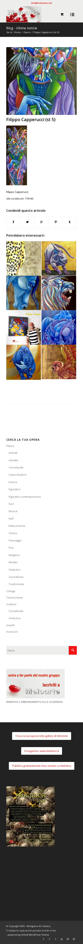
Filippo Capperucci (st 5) (30, 119)
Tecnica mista (14, 597)
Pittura (10, 446)
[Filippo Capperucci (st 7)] (59, 293)
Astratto (13, 460)
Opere (27, 32)
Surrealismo (16, 577)
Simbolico (14, 569)
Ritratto (13, 562)
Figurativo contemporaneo (25, 496)
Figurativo (15, 489)
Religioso (14, 555)
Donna (13, 482)
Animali (13, 453)
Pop (11, 547)
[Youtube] (62, 939)
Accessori (12, 631)
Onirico (13, 533)
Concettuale (16, 467)
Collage (10, 591)
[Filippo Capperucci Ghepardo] (23, 258)
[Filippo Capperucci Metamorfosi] (59, 327)
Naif (11, 518)
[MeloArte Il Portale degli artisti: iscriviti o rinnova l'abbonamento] (35, 697)
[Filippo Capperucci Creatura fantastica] (59, 258)
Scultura (11, 604)
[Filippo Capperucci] (23, 327)
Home (17, 32)
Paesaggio (15, 540)
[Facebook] (43, 939)
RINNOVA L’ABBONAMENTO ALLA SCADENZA (34, 702)
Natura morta (17, 526)
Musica (13, 511)
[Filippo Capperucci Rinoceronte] (23, 362)
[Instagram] (68, 939)
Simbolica (14, 618)
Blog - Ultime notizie (21, 28)
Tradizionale (16, 584)
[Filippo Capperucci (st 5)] (41, 81)
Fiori (11, 504)
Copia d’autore (18, 474)
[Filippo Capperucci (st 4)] (23, 293)
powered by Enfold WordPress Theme (28, 934)
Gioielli (10, 625)
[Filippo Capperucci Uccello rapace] (59, 362)
